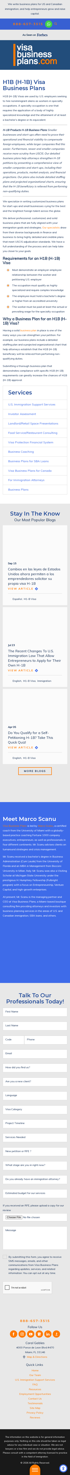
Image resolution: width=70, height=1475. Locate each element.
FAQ (35, 1384)
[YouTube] (30, 1334)
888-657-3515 (28, 24)
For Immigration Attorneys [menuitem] (26, 480)
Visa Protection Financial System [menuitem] (30, 442)
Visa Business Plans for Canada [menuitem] (30, 471)
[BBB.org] (56, 1334)
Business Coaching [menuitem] (21, 452)
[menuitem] (35, 1370)
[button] (63, 1468)
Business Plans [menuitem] (18, 489)
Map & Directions (37, 1356)
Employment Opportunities (35, 1394)
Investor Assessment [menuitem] (22, 414)
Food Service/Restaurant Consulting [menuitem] (32, 433)
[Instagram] (22, 1334)
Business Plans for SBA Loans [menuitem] (28, 461)
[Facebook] (13, 1334)
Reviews (35, 1417)
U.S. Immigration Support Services (35, 1379)
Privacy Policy (35, 1412)
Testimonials (35, 1403)
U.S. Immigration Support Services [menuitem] (31, 404)
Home (35, 1370)
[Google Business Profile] (39, 1334)
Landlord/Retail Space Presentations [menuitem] (33, 423)
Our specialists (51, 227)
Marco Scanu (45, 825)
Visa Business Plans (15, 825)
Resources (35, 1389)
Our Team (35, 1375)
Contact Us (35, 1398)
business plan (28, 330)
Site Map (35, 1408)
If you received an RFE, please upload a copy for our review (33, 1208)
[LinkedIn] (48, 1334)
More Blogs (35, 771)
